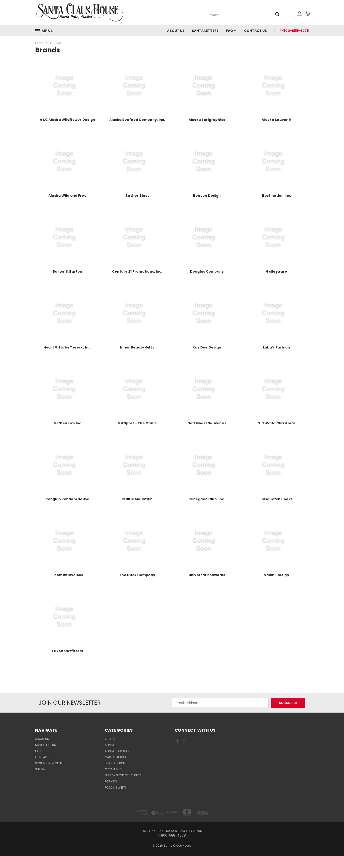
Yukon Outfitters (67, 650)
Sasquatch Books (276, 499)
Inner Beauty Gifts (137, 347)
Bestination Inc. (276, 195)
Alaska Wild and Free (67, 195)
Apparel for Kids (117, 751)
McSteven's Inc (67, 423)
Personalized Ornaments (123, 775)
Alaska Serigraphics (207, 119)
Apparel (110, 745)
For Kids (111, 781)
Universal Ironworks (207, 575)
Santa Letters (205, 30)
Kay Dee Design (207, 347)
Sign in (40, 763)
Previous (331, 841)
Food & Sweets (116, 787)
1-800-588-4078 (294, 30)
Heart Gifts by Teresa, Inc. (68, 347)
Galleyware (276, 271)
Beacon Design (207, 195)
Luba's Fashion (276, 347)
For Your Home (116, 763)
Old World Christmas (276, 423)
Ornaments (113, 769)
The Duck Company (137, 575)
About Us (175, 30)
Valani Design (276, 575)
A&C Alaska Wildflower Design (67, 119)
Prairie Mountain (137, 499)
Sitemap (40, 769)
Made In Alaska (116, 757)
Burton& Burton (67, 271)
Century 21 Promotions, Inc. (137, 271)
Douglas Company (207, 271)
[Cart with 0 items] (307, 13)
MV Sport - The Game (137, 423)
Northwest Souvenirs (207, 423)
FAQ (230, 30)
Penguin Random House (67, 499)
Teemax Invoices (67, 575)
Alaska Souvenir (276, 119)
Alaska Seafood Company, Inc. (137, 119)
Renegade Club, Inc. (207, 499)
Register (58, 763)
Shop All (111, 739)
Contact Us (255, 30)
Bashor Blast (137, 195)
